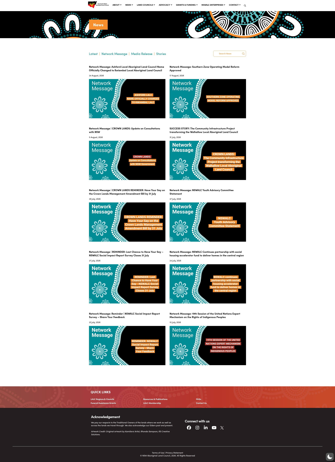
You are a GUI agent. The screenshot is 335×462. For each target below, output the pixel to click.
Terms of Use (158, 452)
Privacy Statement (174, 452)
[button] (245, 5)
